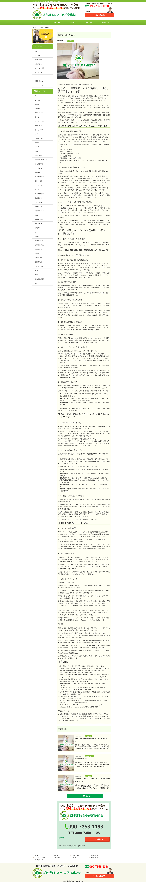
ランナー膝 (38, 181)
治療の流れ (89, 22)
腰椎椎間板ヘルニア (41, 159)
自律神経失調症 (39, 240)
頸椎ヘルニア (39, 113)
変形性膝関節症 (39, 176)
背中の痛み (38, 125)
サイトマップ (39, 85)
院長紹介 (73, 22)
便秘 (36, 274)
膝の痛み (37, 172)
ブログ (37, 76)
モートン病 (38, 206)
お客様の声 (105, 22)
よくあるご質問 (39, 68)
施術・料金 (56, 22)
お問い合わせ (39, 81)
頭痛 (36, 215)
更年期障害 (38, 249)
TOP (40, 22)
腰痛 (36, 151)
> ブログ (37, 27)
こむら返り (38, 100)
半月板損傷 (38, 185)
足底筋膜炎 (38, 198)
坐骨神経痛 (38, 168)
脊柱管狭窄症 (39, 164)
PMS (36, 270)
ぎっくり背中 (39, 130)
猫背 (36, 134)
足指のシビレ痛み (40, 211)
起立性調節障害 (39, 245)
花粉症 (37, 253)
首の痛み (37, 108)
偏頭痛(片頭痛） (40, 219)
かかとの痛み (39, 202)
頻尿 (36, 283)
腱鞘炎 (37, 142)
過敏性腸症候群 (39, 279)
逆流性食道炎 (39, 266)
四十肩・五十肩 (39, 121)
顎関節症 (37, 104)
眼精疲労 (37, 228)
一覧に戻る (86, 796)
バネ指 (37, 147)
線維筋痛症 (38, 257)
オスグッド (38, 189)
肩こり (37, 117)
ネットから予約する (99, 15)
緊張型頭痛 (38, 223)
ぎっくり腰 (38, 155)
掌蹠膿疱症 (38, 262)
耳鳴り (37, 236)
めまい (37, 95)
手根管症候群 (39, 138)
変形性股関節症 (39, 193)
